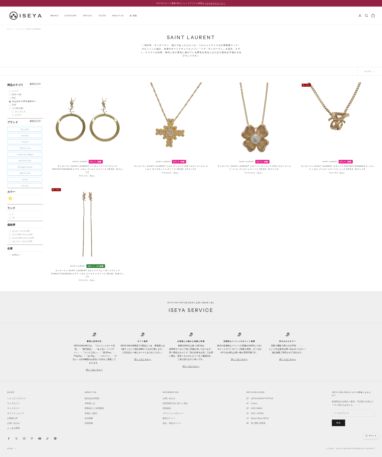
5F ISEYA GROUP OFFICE (259, 398)
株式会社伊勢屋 (92, 398)
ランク (11, 208)
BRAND (54, 15)
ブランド (12, 122)
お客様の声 (12, 418)
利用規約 (167, 408)
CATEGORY (70, 15)
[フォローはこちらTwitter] (16, 438)
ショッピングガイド (16, 398)
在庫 (10, 248)
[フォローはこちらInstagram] (24, 438)
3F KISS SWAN (254, 408)
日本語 (10, 448)
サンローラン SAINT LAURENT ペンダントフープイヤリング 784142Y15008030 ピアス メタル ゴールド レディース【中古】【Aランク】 (87, 169)
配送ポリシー (169, 418)
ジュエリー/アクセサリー (23, 101)
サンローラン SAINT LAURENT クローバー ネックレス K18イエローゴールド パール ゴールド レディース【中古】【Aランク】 (254, 167)
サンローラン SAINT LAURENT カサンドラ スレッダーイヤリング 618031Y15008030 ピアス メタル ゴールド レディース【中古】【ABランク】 (87, 273)
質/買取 (133, 15)
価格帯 (11, 224)
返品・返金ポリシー (172, 423)
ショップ (19, 29)
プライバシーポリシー (173, 413)
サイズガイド (13, 403)
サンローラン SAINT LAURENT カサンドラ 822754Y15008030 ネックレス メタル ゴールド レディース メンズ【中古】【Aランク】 (337, 167)
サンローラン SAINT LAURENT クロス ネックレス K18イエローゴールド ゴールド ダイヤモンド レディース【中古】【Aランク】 (171, 167)
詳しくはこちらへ (94, 370)
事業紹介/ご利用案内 (94, 408)
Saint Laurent (33, 29)
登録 (338, 423)
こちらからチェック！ (215, 3)
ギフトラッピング (15, 413)
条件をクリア (35, 84)
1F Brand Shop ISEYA (257, 418)
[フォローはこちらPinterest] (31, 438)
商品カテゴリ (15, 84)
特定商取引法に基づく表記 (175, 403)
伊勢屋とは (90, 403)
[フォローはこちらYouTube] (39, 438)
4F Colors (251, 403)
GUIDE (102, 15)
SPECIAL (88, 15)
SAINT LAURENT (80, 162)
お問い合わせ (13, 423)
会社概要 (89, 418)
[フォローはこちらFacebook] (8, 438)
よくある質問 (13, 428)
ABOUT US (118, 15)
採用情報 (89, 423)
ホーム (9, 29)
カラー (11, 191)
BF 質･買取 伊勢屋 (255, 423)
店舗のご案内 (91, 413)
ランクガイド (13, 408)
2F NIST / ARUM (255, 413)
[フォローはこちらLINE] (55, 438)
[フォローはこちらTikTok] (47, 438)
